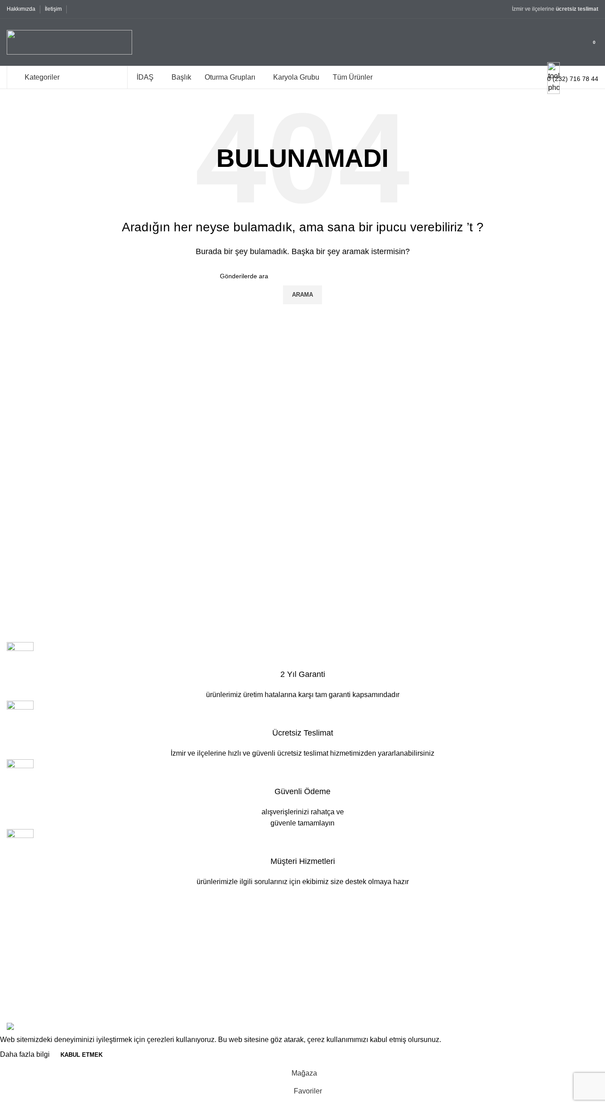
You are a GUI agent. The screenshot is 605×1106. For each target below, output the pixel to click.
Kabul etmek (81, 1054)
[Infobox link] (302, 44)
